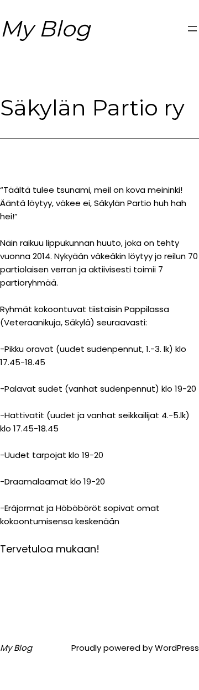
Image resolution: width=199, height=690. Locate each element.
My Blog (45, 28)
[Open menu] (192, 28)
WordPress (177, 648)
